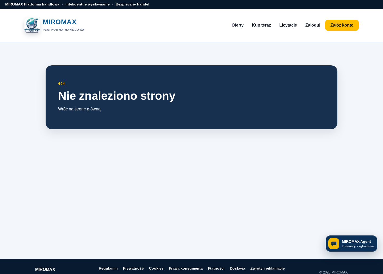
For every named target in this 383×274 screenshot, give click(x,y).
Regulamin (108, 268)
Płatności (216, 268)
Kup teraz (261, 25)
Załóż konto (342, 25)
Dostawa (237, 268)
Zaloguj (312, 25)
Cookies (156, 268)
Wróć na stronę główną (79, 109)
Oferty (238, 25)
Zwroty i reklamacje (267, 268)
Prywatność (133, 268)
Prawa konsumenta (186, 268)
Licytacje (288, 25)
